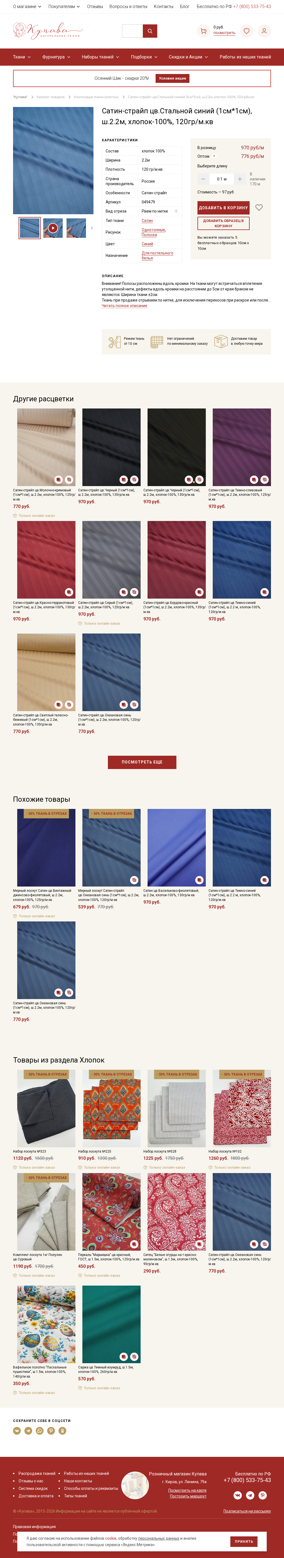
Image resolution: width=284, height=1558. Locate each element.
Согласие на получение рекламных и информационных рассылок (131, 834)
